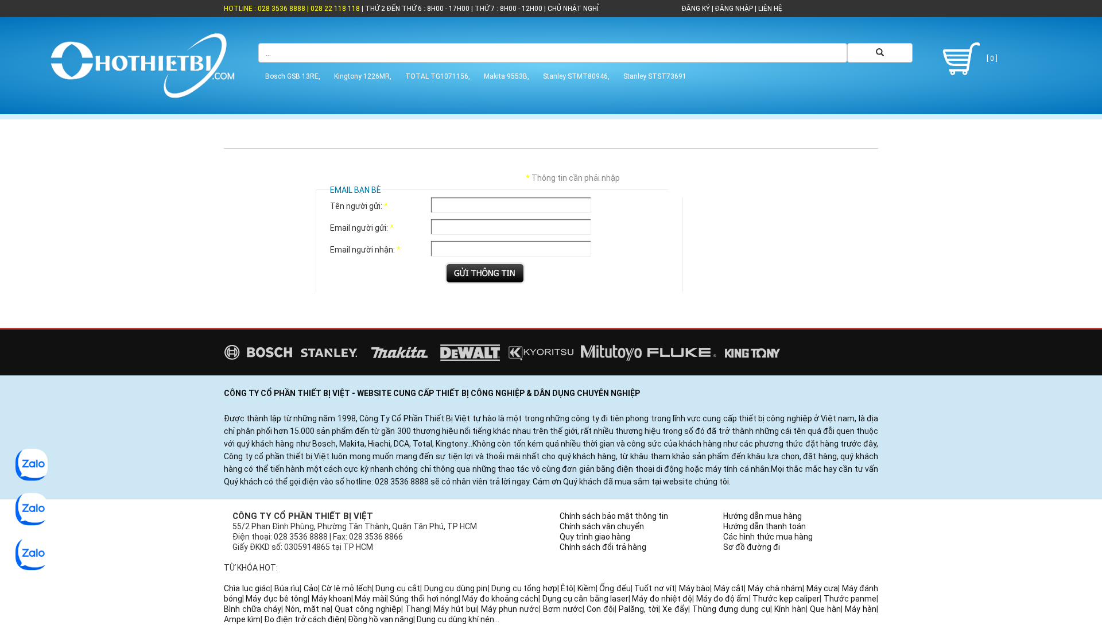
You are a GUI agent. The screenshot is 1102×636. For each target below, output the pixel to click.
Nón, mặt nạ (308, 609)
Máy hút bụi (455, 609)
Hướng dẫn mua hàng (762, 516)
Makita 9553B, (506, 76)
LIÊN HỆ (769, 9)
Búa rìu (287, 588)
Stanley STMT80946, (576, 76)
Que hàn (825, 609)
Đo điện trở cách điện (304, 619)
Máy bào (695, 588)
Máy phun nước (510, 609)
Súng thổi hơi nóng (424, 598)
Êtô (567, 588)
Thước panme (850, 598)
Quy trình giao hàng (595, 536)
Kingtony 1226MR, (362, 76)
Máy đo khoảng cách (500, 598)
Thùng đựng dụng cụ (731, 609)
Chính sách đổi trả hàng (603, 547)
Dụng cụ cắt (397, 588)
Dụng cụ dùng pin (456, 588)
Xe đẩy (675, 609)
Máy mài (370, 598)
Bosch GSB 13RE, (292, 76)
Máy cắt (729, 588)
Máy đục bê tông (277, 598)
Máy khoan (331, 598)
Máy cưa (822, 588)
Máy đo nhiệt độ (662, 598)
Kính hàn (790, 609)
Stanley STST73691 (654, 76)
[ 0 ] (991, 59)
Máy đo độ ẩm (722, 598)
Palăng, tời (638, 609)
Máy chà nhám (775, 588)
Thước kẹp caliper (786, 598)
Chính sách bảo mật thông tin (614, 516)
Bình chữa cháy (252, 609)
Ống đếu (615, 588)
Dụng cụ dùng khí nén (455, 619)
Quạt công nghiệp (368, 609)
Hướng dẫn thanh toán (764, 526)
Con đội (601, 609)
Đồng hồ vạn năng (380, 619)
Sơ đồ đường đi (751, 547)
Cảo (311, 588)
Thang (417, 609)
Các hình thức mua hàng (768, 536)
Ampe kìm (242, 619)
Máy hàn (860, 609)
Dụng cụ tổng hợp (524, 588)
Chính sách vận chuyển (602, 526)
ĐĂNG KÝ (696, 9)
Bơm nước (563, 609)
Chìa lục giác (247, 588)
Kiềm (586, 588)
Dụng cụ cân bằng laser (585, 598)
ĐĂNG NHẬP (734, 9)
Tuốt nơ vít (654, 588)
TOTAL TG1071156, (437, 76)
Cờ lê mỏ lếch (346, 588)
